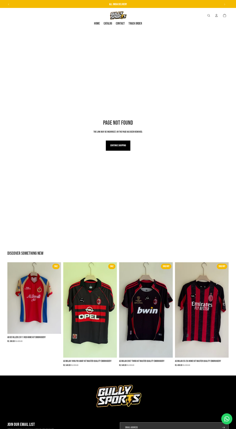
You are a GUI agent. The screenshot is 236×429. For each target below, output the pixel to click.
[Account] (216, 15)
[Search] (209, 15)
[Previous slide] (9, 4)
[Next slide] (225, 4)
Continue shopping (118, 145)
